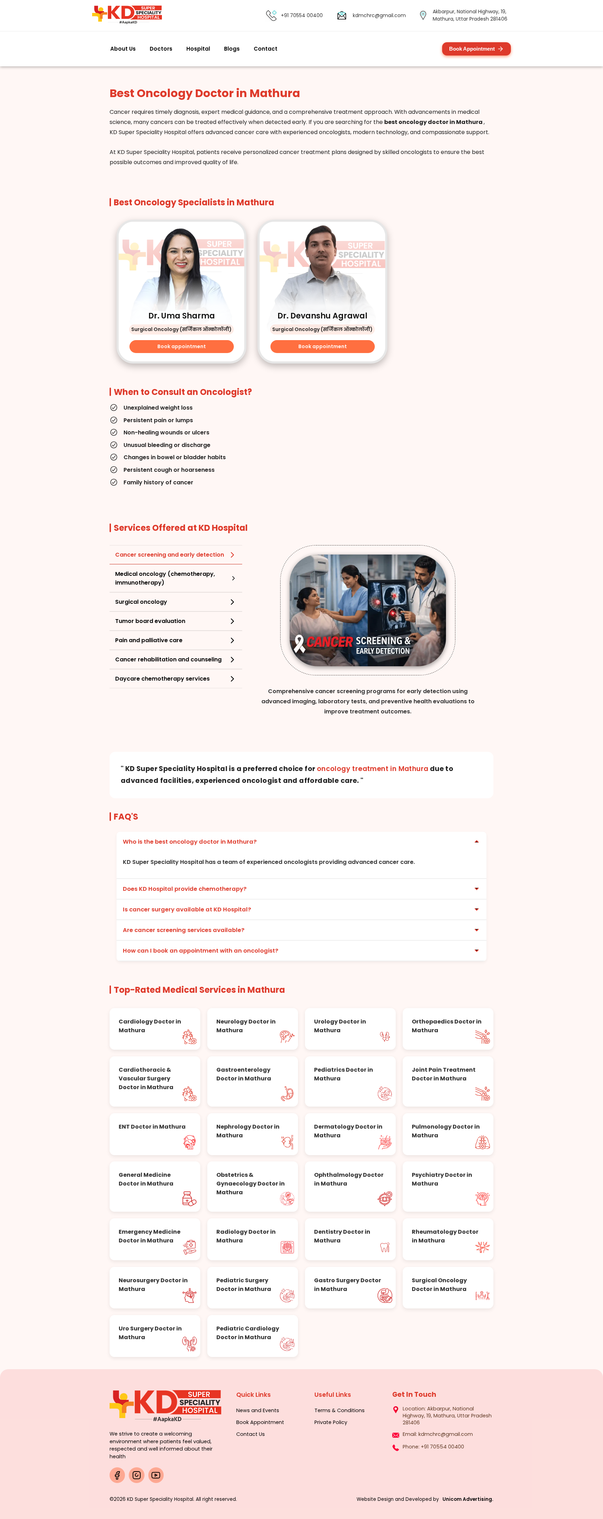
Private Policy (330, 1422)
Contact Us (250, 1434)
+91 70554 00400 (302, 15)
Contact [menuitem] (265, 48)
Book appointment (181, 346)
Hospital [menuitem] (198, 48)
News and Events (257, 1410)
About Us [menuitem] (123, 48)
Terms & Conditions (339, 1410)
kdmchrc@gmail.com (379, 15)
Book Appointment (472, 49)
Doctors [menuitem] (161, 48)
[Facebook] (117, 1475)
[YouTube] (156, 1475)
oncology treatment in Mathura (373, 768)
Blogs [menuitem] (232, 48)
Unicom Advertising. (467, 1499)
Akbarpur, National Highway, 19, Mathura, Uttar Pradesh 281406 (447, 1415)
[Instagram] (136, 1475)
